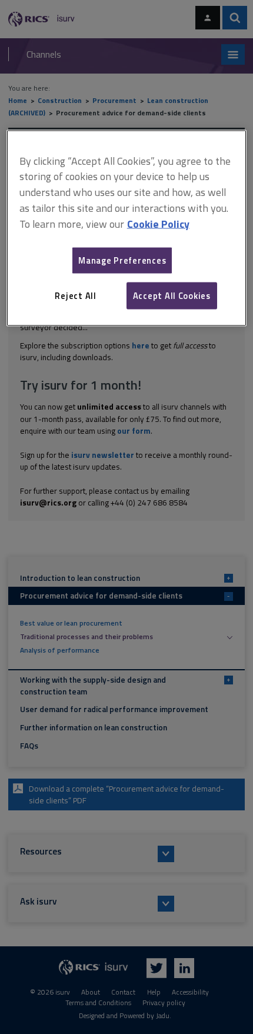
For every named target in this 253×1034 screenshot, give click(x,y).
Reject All (75, 295)
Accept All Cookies (172, 295)
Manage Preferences (122, 260)
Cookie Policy (158, 223)
